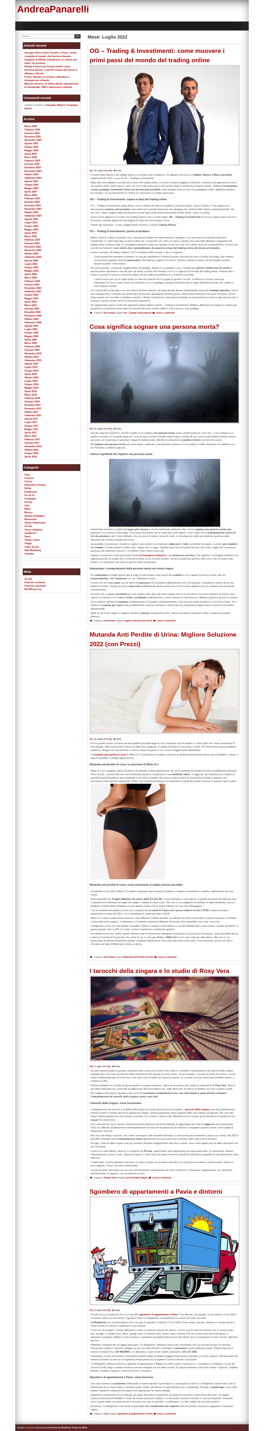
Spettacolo (30, 533)
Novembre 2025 (32, 140)
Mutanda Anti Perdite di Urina (138, 957)
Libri (27, 505)
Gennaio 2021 (32, 308)
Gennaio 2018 (32, 401)
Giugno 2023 (31, 226)
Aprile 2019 (30, 374)
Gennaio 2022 (32, 284)
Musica (28, 512)
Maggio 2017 (31, 429)
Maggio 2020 (31, 336)
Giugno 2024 (31, 184)
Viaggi (28, 543)
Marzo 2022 (30, 277)
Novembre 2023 (32, 209)
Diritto (27, 488)
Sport (27, 536)
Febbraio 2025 (32, 160)
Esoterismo (109, 620)
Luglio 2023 (30, 222)
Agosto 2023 (31, 219)
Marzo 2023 (30, 236)
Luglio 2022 (30, 264)
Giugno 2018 (31, 384)
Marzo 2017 (30, 436)
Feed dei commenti (35, 585)
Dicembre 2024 (32, 167)
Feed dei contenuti (34, 582)
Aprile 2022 (30, 274)
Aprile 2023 (30, 233)
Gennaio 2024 (32, 202)
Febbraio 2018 (32, 398)
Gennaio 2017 (32, 442)
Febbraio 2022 (32, 281)
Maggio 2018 (31, 387)
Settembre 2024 (32, 178)
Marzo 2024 (30, 195)
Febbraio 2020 (32, 346)
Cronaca (29, 478)
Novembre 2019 (32, 353)
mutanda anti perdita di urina (110, 754)
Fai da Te (29, 495)
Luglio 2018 (30, 381)
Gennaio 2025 (32, 164)
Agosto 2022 (31, 260)
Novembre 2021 (32, 288)
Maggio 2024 (31, 188)
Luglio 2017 (30, 422)
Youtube (29, 553)
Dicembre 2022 (32, 246)
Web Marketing (32, 550)
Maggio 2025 (31, 150)
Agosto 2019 (31, 363)
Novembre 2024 (32, 171)
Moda (27, 508)
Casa (106, 1414)
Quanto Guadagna (34, 515)
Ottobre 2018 (31, 377)
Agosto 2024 (31, 181)
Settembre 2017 (32, 415)
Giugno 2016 (31, 453)
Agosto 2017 (31, 418)
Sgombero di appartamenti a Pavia (135, 1414)
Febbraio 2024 (32, 198)
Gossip (28, 502)
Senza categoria (33, 529)
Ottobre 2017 (31, 412)
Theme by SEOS (79, 1428)
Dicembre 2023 (32, 205)
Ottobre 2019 (31, 357)
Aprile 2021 (30, 301)
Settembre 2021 (32, 291)
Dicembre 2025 (32, 136)
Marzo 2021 (30, 305)
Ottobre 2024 (31, 174)
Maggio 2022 (31, 270)
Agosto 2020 (31, 326)
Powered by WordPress (60, 1428)
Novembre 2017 (32, 408)
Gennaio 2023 (32, 243)
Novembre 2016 (32, 446)
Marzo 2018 (30, 394)
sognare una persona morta (138, 620)
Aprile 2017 (30, 432)
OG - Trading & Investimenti (137, 313)
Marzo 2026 (30, 126)
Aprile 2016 (30, 456)
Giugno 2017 (31, 425)
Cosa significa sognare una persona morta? (154, 326)
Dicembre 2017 (32, 405)
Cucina (28, 481)
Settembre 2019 (32, 360)
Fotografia (30, 498)
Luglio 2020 (30, 329)
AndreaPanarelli (53, 9)
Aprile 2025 (30, 153)
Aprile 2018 (30, 391)
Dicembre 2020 (32, 312)
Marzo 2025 (30, 157)
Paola (118, 170)
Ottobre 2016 (31, 449)
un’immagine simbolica (152, 555)
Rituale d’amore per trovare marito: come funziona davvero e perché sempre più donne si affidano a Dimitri (51, 70)
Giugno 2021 (31, 294)
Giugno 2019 (31, 370)
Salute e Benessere (35, 522)
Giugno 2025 (31, 146)
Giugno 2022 (31, 267)
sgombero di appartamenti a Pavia (158, 1314)
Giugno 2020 (31, 332)
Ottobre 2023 (31, 212)
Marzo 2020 (30, 343)
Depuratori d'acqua (34, 484)
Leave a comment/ (165, 313)
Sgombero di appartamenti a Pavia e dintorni (156, 1191)
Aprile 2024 (30, 191)
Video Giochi (31, 547)
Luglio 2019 (30, 367)
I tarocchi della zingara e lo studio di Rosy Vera (159, 970)
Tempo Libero (110, 1177)
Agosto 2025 (31, 143)
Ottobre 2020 (31, 319)
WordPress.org (32, 589)
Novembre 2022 (32, 250)
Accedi (28, 578)
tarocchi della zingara (197, 1109)
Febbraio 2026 (32, 129)
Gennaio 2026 (32, 133)
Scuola (28, 526)
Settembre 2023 (32, 215)
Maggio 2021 (31, 298)
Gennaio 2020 (32, 350)
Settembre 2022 (32, 257)
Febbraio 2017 (32, 439)
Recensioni (109, 313)
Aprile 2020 (30, 339)
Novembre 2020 (32, 315)
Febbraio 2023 (32, 239)
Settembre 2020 (32, 322)
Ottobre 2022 (31, 253)
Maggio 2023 (31, 229)
